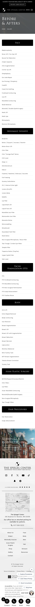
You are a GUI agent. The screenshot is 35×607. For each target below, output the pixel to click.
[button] (3, 599)
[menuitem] (6, 475)
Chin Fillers (5, 383)
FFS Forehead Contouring (10, 280)
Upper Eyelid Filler (8, 255)
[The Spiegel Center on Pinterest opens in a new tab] (20, 481)
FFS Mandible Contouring (10, 284)
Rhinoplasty (6, 120)
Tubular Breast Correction (10, 360)
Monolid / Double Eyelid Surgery (12, 108)
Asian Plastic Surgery (10, 544)
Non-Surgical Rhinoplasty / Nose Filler (14, 240)
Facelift (4, 85)
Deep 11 (4, 162)
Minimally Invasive (10, 540)
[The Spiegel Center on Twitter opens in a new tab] (17, 475)
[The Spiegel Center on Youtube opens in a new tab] (23, 475)
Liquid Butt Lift (7, 205)
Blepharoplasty (7, 50)
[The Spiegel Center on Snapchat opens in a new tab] (14, 481)
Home (3, 29)
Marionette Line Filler (9, 216)
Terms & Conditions (9, 571)
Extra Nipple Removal (9, 314)
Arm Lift (4, 310)
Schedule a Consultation (12, 448)
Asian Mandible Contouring (11, 391)
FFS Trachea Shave (8, 295)
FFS (3, 276)
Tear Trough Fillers (8, 402)
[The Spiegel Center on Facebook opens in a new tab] (12, 475)
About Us (10, 533)
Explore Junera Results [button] (17, 4)
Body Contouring (7, 318)
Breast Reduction (7, 337)
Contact (7, 605)
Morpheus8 (6, 228)
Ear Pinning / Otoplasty (9, 81)
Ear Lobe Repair (7, 77)
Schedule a (13, 440)
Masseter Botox (7, 220)
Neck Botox (5, 236)
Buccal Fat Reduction (9, 58)
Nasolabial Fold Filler (9, 232)
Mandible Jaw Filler (8, 212)
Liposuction (6, 345)
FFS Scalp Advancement (9, 291)
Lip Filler (4, 201)
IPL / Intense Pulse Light (10, 185)
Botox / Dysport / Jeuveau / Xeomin (13, 142)
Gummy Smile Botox (8, 181)
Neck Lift (5, 112)
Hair (24, 544)
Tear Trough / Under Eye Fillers (12, 243)
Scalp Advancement (8, 421)
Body (24, 536)
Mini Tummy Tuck (7, 353)
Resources (24, 552)
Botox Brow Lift (7, 146)
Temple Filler (6, 247)
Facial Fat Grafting (8, 89)
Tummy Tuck (6, 364)
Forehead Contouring (9, 93)
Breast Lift (5, 329)
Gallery (9, 29)
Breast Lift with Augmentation (12, 333)
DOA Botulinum (7, 166)
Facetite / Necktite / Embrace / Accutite (15, 174)
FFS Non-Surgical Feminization (12, 288)
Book (21, 605)
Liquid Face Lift (7, 209)
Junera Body (6, 193)
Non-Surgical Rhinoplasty (10, 398)
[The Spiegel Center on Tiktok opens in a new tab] (28, 475)
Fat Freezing (6, 177)
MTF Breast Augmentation (10, 357)
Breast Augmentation (9, 325)
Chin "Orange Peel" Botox (10, 154)
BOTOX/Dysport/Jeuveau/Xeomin (13, 379)
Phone (14, 605)
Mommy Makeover (8, 349)
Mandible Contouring (9, 101)
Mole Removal (6, 105)
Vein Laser (5, 259)
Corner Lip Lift (6, 70)
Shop (28, 605)
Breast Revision (7, 341)
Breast (10, 536)
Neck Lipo (5, 116)
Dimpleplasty (6, 74)
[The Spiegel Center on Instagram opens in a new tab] (6, 475)
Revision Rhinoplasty (9, 124)
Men (24, 540)
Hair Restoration (7, 417)
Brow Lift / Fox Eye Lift (9, 54)
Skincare (24, 549)
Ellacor (4, 170)
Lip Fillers (5, 387)
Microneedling (6, 224)
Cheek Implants (7, 62)
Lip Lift (4, 97)
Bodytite (4, 139)
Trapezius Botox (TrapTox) (10, 251)
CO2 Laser (5, 158)
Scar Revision (6, 322)
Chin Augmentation (8, 66)
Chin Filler (5, 150)
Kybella (4, 197)
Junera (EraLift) (7, 189)
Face (24, 533)
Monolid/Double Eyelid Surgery (12, 394)
